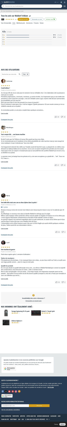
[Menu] (65, 6)
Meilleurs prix (20, 23)
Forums (36, 23)
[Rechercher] (19, 74)
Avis (13, 23)
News (41, 23)
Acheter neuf (49, 19)
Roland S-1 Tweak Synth (48, 311)
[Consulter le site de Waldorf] (29, 16)
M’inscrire (39, 405)
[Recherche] (3, 6)
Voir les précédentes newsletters (10, 409)
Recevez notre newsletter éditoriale (12, 402)
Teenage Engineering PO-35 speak (20, 311)
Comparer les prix (7, 119)
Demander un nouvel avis (33, 301)
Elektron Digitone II (17, 321)
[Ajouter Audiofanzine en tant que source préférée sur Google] (10, 369)
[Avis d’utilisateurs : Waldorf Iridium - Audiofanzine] (7, 2)
